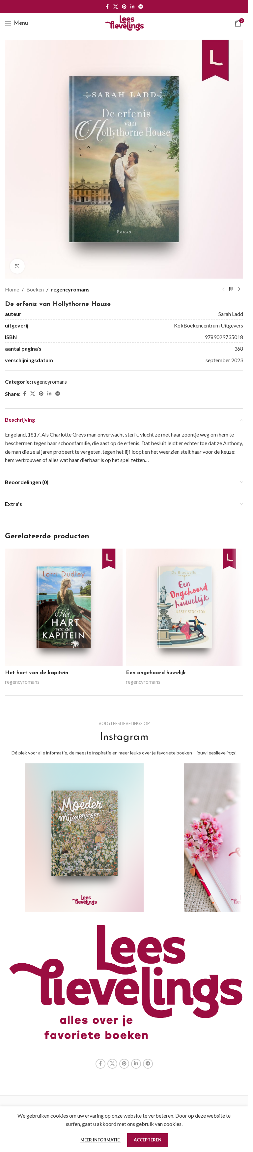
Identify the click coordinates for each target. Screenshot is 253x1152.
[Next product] (239, 289)
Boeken (35, 289)
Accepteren (147, 1139)
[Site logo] (124, 22)
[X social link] (115, 6)
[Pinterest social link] (124, 6)
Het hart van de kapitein (36, 672)
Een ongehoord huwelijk (156, 672)
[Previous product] (223, 289)
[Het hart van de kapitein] (64, 608)
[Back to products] (231, 289)
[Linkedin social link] (132, 6)
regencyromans (70, 289)
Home (12, 289)
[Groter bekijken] (17, 266)
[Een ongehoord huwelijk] (184, 608)
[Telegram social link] (140, 6)
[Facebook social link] (107, 6)
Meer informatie (100, 1139)
